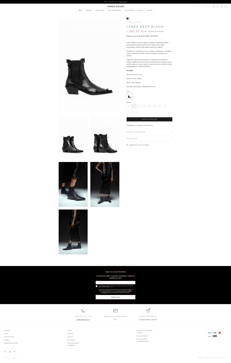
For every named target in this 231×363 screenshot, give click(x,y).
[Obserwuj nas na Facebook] (5, 352)
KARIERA (6, 340)
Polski (206, 6)
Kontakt (150, 10)
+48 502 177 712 (83, 316)
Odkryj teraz (123, 1)
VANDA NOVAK (134, 22)
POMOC (69, 331)
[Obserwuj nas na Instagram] (10, 352)
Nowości (89, 10)
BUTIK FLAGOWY (9, 337)
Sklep (80, 10)
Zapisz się (115, 297)
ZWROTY (70, 337)
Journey (140, 10)
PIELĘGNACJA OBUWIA (11, 343)
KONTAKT (7, 331)
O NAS (6, 334)
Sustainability (129, 10)
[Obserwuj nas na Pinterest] (15, 352)
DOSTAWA (70, 334)
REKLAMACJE (71, 340)
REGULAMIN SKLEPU (142, 336)
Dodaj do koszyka (149, 119)
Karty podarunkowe (114, 10)
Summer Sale (99, 10)
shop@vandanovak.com (83, 320)
